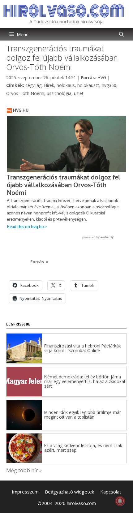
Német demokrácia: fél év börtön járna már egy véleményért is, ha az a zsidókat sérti (84, 381)
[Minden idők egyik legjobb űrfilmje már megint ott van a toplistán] (24, 427)
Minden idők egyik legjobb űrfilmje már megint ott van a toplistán (82, 414)
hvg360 (109, 85)
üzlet (79, 93)
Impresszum (25, 492)
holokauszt (88, 85)
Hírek (49, 85)
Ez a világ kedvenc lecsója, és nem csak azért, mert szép (83, 447)
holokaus (66, 85)
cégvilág (33, 85)
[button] (121, 34)
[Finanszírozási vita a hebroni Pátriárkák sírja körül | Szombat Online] (24, 361)
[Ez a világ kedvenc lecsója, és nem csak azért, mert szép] (24, 460)
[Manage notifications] (120, 501)
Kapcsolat (110, 492)
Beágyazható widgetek (69, 492)
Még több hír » (24, 470)
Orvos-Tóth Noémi (25, 93)
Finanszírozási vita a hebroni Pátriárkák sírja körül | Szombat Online (82, 348)
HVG (101, 77)
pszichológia (59, 93)
